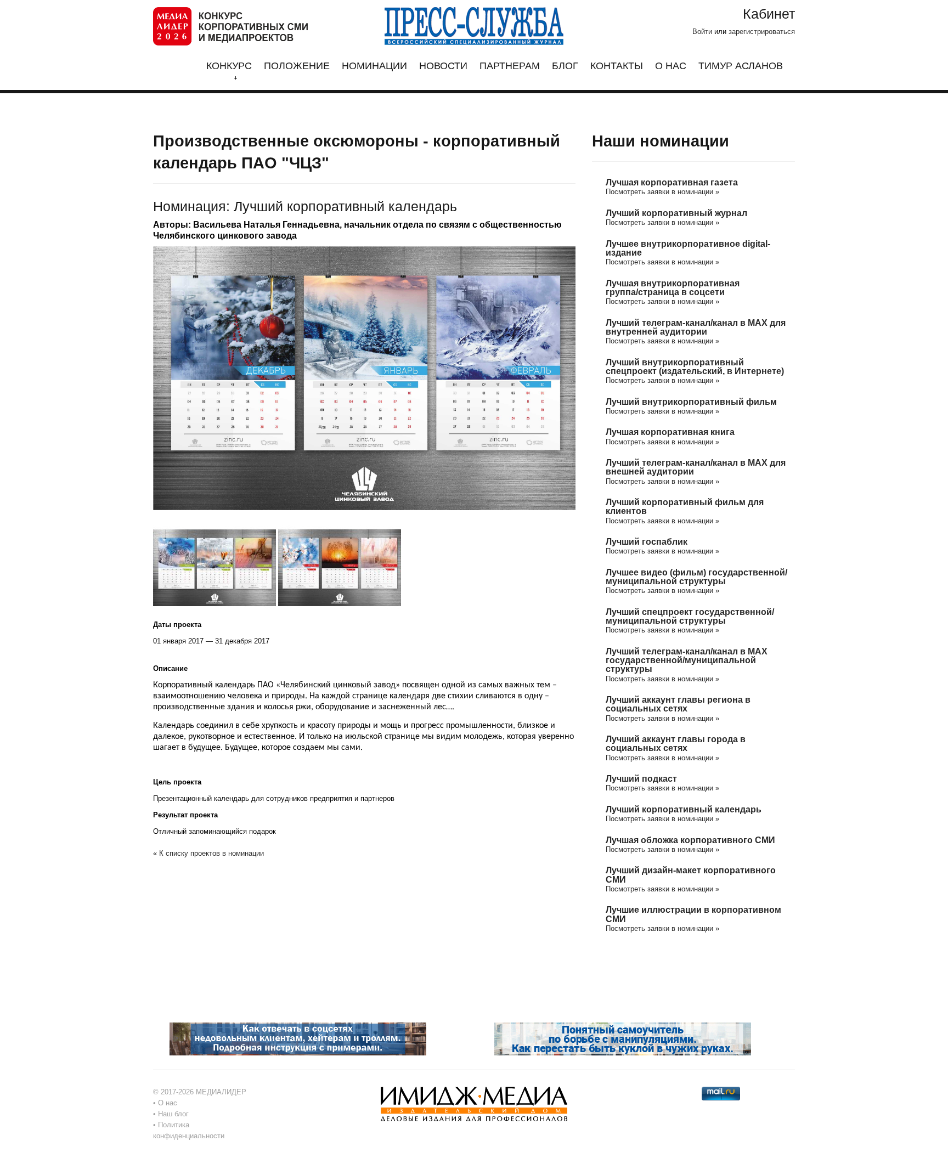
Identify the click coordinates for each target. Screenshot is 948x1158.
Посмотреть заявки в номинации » (662, 192)
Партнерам (509, 66)
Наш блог (173, 1114)
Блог (565, 66)
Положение (297, 66)
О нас (670, 66)
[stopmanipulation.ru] (622, 1039)
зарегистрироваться (762, 31)
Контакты (616, 66)
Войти (702, 31)
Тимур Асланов (740, 66)
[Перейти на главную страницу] (230, 25)
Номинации (374, 66)
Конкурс (229, 66)
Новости (443, 66)
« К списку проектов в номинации (208, 853)
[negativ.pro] (298, 1039)
